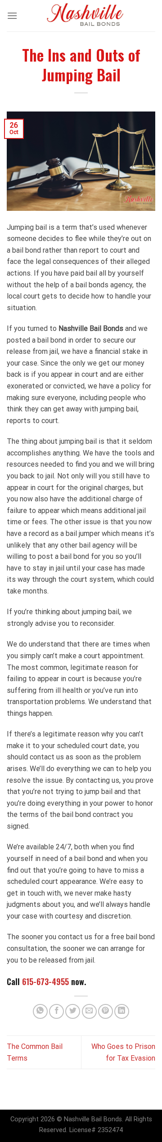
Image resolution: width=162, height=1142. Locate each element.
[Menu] (12, 15)
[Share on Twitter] (72, 1011)
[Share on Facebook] (56, 1011)
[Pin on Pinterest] (105, 1011)
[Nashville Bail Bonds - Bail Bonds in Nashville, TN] (85, 15)
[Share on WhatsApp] (40, 1011)
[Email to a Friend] (89, 1011)
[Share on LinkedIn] (121, 1011)
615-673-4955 (45, 981)
